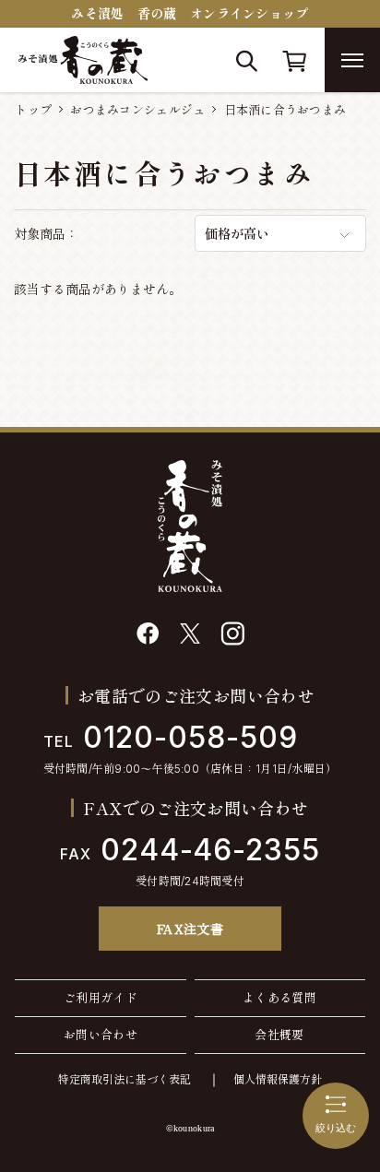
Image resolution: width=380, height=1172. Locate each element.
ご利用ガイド (100, 997)
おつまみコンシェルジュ (137, 109)
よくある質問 (279, 997)
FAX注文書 (190, 928)
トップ (33, 109)
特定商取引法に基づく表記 (124, 1079)
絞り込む (335, 1127)
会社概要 (279, 1034)
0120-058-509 (170, 737)
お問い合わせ (100, 1034)
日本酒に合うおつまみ (285, 109)
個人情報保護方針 (277, 1079)
